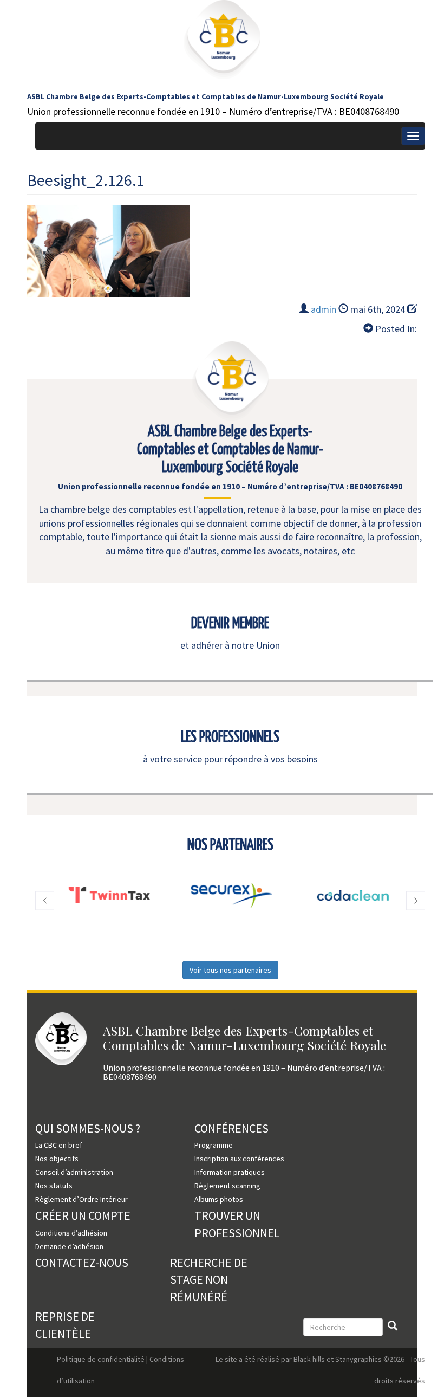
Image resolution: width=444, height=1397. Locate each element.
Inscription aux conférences (239, 1158)
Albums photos (218, 1199)
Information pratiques (229, 1172)
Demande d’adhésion (69, 1246)
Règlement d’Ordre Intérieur (81, 1199)
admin (323, 309)
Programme (213, 1145)
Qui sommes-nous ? (87, 1128)
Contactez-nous (81, 1262)
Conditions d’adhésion (71, 1233)
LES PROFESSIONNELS (230, 737)
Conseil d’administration (74, 1172)
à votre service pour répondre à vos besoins (230, 759)
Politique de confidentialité (101, 1359)
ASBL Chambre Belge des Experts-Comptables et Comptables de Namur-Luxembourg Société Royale (205, 96)
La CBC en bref (58, 1145)
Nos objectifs (57, 1158)
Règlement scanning (227, 1186)
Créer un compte (82, 1215)
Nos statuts (54, 1186)
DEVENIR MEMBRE (230, 623)
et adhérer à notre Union (230, 645)
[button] (44, 900)
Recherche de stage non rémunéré (208, 1279)
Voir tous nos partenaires (230, 970)
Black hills (309, 1359)
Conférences (231, 1128)
